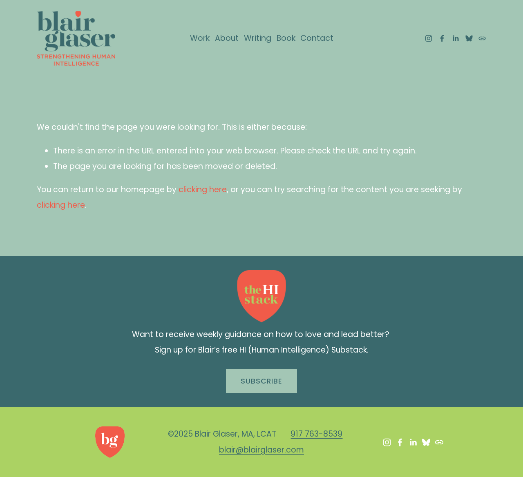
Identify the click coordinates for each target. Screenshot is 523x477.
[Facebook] (442, 38)
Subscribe (261, 381)
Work (200, 38)
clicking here (203, 189)
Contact (316, 38)
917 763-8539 (316, 433)
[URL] (482, 38)
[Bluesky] (469, 38)
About (227, 38)
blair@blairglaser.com (261, 449)
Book (286, 38)
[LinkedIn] (455, 38)
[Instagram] (429, 38)
